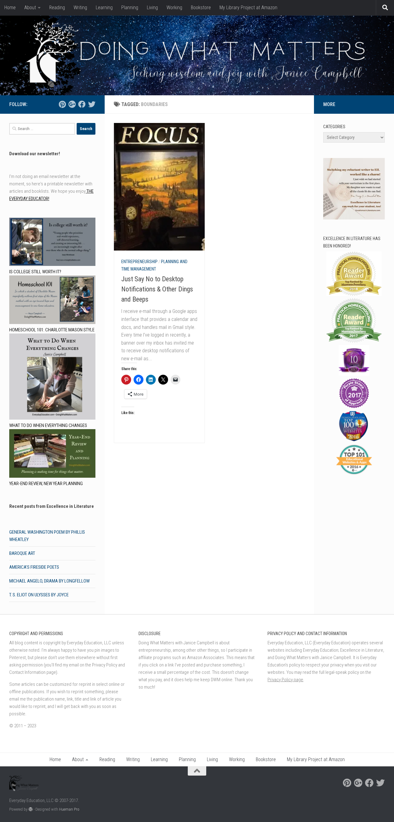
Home (10, 7)
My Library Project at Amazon (248, 7)
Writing (80, 7)
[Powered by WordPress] (31, 809)
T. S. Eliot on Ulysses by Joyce (39, 595)
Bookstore (201, 7)
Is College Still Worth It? (35, 272)
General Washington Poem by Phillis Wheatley (47, 535)
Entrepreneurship (139, 261)
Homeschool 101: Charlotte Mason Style (51, 330)
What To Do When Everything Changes (48, 425)
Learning (104, 7)
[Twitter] (91, 104)
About (30, 7)
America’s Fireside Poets (34, 567)
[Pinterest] (62, 104)
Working (174, 7)
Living (152, 7)
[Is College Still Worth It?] (52, 243)
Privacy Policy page (285, 679)
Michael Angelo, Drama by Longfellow (49, 581)
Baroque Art (22, 553)
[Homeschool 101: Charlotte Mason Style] (52, 300)
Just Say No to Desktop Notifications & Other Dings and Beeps (157, 289)
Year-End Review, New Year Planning (46, 483)
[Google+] (72, 104)
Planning (129, 7)
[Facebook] (82, 104)
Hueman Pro (69, 809)
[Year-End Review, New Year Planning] (52, 454)
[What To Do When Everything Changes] (52, 378)
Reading (57, 7)
